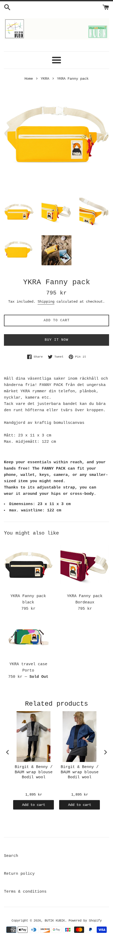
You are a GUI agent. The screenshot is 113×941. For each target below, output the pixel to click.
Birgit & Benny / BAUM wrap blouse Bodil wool (34, 772)
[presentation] (7, 752)
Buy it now (56, 340)
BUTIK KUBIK (55, 921)
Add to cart (33, 805)
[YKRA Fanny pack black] (28, 566)
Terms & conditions (25, 891)
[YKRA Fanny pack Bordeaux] (84, 566)
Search (11, 856)
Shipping (46, 301)
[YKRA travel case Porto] (28, 639)
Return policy (19, 874)
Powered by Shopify (85, 921)
